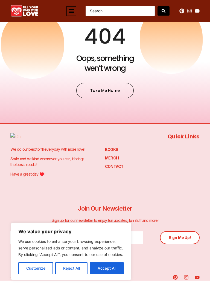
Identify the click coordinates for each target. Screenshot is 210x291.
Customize (35, 268)
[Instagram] (189, 10)
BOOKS (111, 149)
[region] (71, 251)
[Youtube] (197, 10)
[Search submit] (164, 11)
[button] (71, 11)
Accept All (107, 268)
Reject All (71, 268)
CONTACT (114, 166)
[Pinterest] (181, 10)
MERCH (112, 158)
